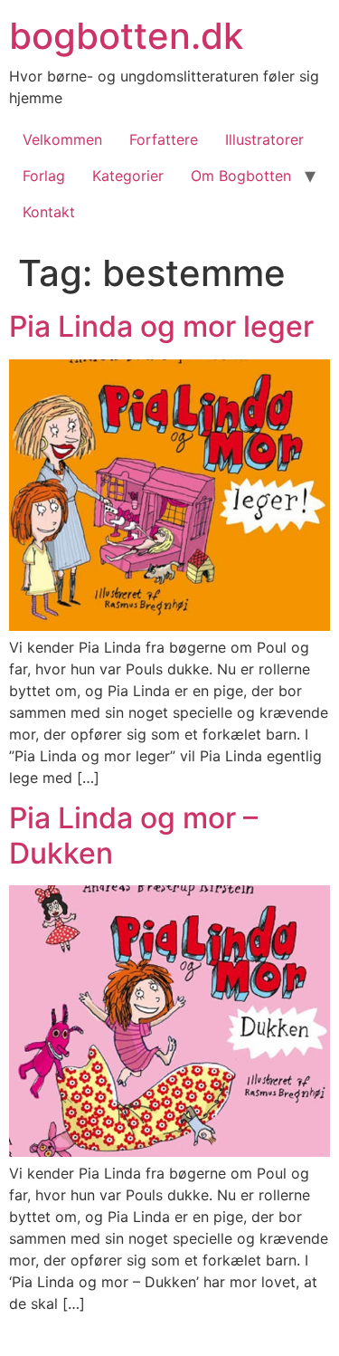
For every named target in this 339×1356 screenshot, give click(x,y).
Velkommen (62, 139)
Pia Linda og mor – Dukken (133, 835)
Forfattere (163, 139)
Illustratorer (264, 139)
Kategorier (128, 176)
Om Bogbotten (241, 176)
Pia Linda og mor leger (161, 326)
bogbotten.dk (126, 36)
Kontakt (49, 212)
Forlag (44, 176)
